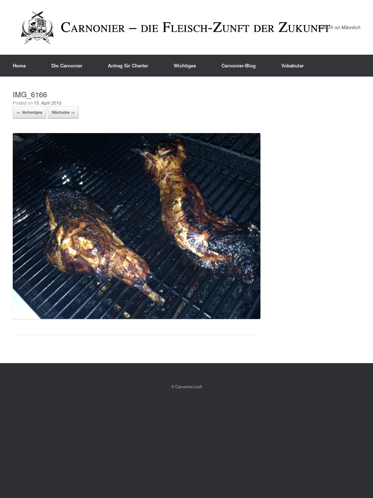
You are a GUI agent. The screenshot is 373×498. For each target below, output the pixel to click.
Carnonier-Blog (238, 65)
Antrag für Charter (128, 65)
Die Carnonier (66, 65)
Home (19, 65)
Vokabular (292, 65)
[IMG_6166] (136, 317)
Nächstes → (63, 112)
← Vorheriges (29, 112)
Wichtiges (185, 65)
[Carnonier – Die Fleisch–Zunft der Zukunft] (177, 27)
